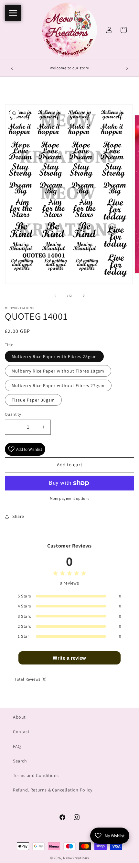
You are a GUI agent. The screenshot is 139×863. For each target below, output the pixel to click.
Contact (21, 731)
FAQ (17, 746)
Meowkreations (76, 858)
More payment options (70, 498)
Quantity (13, 414)
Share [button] (18, 516)
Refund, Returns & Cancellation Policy (52, 790)
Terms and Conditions (36, 775)
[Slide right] (84, 296)
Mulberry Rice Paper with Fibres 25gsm (54, 356)
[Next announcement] (127, 68)
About (19, 717)
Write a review (69, 658)
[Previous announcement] (12, 68)
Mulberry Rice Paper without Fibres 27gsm (58, 385)
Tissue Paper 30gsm (33, 400)
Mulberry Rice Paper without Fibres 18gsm (58, 371)
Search (20, 761)
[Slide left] (55, 296)
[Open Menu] (13, 13)
